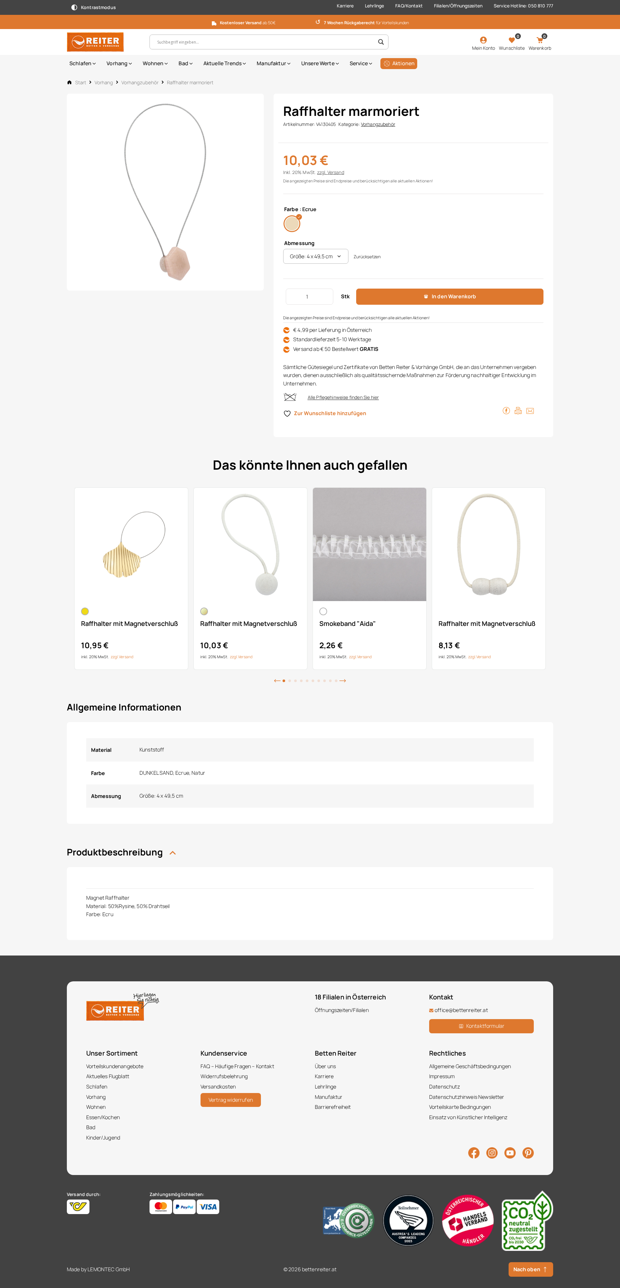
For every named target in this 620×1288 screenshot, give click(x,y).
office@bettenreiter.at (461, 1010)
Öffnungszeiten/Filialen (342, 1010)
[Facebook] (474, 1152)
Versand (335, 172)
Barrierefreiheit (333, 1106)
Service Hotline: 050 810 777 (523, 6)
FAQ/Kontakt (409, 6)
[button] (277, 680)
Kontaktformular (485, 1025)
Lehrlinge (374, 6)
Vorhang (117, 63)
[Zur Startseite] (103, 42)
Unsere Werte (318, 63)
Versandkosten (218, 1086)
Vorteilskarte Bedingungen (460, 1106)
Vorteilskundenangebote (115, 1066)
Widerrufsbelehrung (224, 1076)
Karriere (345, 6)
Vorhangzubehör (140, 82)
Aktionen (403, 63)
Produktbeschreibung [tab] (116, 852)
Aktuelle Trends (222, 63)
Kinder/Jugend (103, 1137)
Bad (183, 63)
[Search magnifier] (381, 41)
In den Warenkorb (454, 296)
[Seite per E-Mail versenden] (530, 410)
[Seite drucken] (518, 410)
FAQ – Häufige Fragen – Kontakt (237, 1066)
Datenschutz (444, 1086)
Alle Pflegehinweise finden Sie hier (343, 397)
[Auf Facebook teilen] (506, 410)
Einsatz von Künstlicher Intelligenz (468, 1117)
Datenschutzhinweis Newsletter (466, 1096)
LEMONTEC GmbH (109, 1269)
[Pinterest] (528, 1152)
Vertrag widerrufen (231, 1099)
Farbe (291, 209)
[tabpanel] (131, 578)
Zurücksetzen (367, 257)
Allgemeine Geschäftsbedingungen (470, 1066)
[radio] (291, 223)
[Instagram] (492, 1152)
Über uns (325, 1066)
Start (80, 82)
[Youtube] (510, 1152)
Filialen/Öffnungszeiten (458, 6)
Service (359, 63)
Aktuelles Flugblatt (107, 1076)
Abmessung (299, 243)
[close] (612, 21)
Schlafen (80, 63)
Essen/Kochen (103, 1117)
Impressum (442, 1076)
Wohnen (153, 63)
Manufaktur (271, 63)
